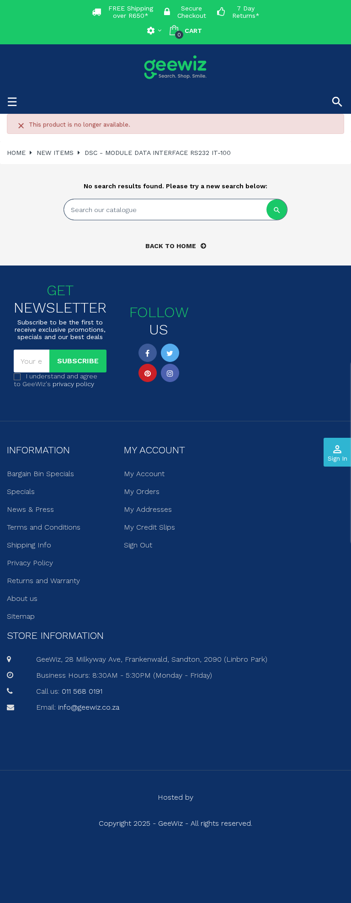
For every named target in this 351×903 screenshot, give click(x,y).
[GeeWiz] (175, 67)
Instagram (170, 373)
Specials (21, 491)
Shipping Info (29, 545)
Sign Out (138, 545)
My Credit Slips (149, 527)
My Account (144, 473)
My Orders (142, 491)
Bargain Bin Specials (40, 473)
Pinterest (147, 373)
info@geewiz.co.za (88, 707)
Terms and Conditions (43, 527)
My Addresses (148, 509)
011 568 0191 (82, 691)
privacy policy (73, 384)
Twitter (170, 352)
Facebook (147, 352)
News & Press (30, 509)
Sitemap (21, 616)
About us (22, 598)
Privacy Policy (30, 562)
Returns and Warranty (43, 580)
